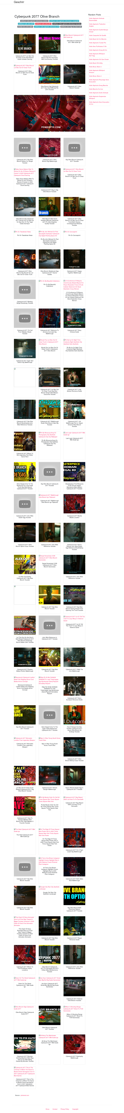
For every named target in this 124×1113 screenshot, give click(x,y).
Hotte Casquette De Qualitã (97, 35)
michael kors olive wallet (25, 27)
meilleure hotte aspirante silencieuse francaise (67, 24)
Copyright (75, 1109)
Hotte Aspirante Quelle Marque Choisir (98, 31)
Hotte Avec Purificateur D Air (98, 46)
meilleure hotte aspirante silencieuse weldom (34, 21)
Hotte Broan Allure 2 (95, 76)
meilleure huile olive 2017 (43, 24)
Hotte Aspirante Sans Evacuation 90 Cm (99, 103)
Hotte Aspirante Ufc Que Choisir (99, 59)
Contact (55, 1109)
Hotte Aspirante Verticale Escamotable (96, 19)
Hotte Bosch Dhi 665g (95, 63)
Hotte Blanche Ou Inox (96, 89)
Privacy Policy (65, 1109)
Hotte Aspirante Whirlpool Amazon (97, 71)
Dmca (47, 1109)
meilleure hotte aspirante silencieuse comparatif (64, 21)
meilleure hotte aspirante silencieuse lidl (47, 27)
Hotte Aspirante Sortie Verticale (98, 93)
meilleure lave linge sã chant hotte (71, 27)
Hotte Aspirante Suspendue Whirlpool (97, 97)
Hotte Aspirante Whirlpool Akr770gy (97, 55)
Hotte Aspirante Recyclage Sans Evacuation (99, 81)
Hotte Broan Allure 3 (95, 67)
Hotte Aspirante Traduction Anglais (97, 25)
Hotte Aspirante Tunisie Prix (97, 43)
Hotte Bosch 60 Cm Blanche (97, 39)
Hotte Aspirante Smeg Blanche (98, 85)
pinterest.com (25, 1095)
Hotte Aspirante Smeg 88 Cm (98, 50)
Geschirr (19, 2)
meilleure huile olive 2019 (26, 24)
